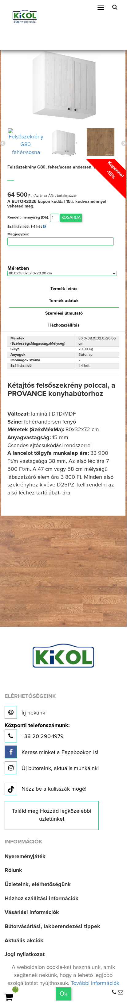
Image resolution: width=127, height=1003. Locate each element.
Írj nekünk (32, 713)
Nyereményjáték (25, 856)
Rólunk (13, 870)
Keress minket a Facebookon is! (59, 752)
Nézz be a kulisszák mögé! (54, 789)
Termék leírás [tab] (63, 289)
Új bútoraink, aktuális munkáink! (59, 768)
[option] (26, 142)
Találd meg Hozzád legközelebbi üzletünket (51, 815)
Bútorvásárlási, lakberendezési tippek (52, 926)
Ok (63, 994)
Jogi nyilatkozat (25, 954)
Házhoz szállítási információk (41, 898)
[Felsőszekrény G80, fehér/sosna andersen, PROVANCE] (63, 84)
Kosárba (71, 217)
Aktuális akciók (24, 940)
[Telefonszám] (114, 992)
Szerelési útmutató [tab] (64, 313)
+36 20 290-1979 (37, 731)
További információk (95, 983)
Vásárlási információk (32, 912)
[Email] (120, 992)
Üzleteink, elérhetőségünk (38, 884)
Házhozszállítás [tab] (64, 325)
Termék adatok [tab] (64, 301)
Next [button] (124, 144)
